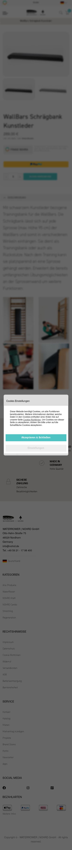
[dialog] (36, 425)
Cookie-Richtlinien (32, 419)
